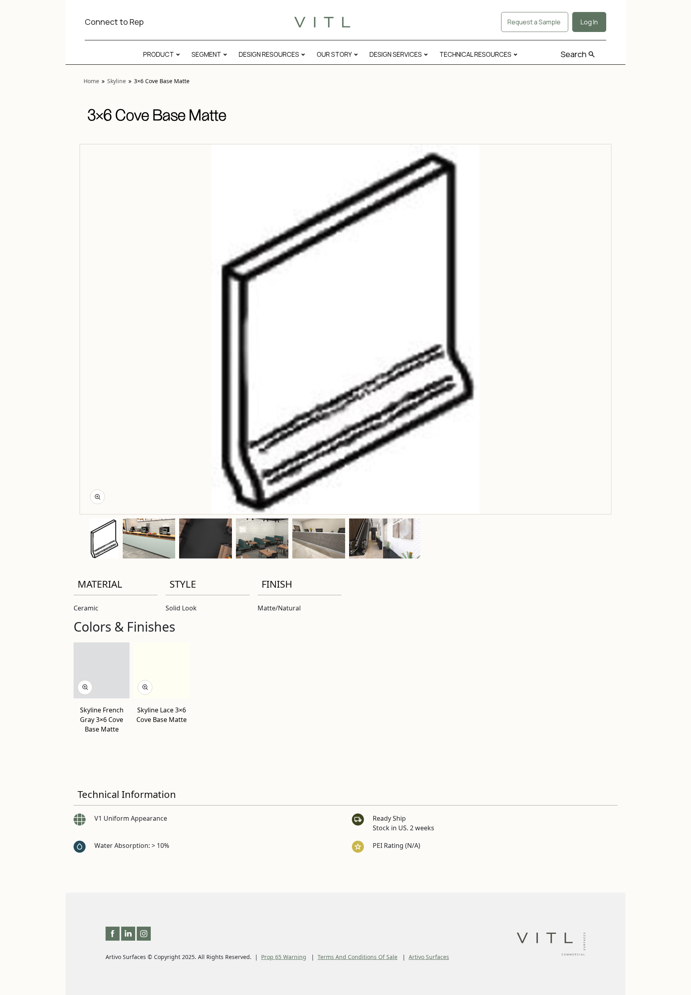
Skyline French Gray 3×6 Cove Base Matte (102, 719)
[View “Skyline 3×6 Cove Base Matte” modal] (97, 496)
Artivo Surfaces (429, 957)
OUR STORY (334, 54)
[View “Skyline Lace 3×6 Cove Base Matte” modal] (145, 687)
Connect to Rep (114, 21)
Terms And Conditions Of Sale (357, 957)
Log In (589, 22)
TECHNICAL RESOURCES (475, 54)
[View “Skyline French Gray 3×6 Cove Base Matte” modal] (85, 687)
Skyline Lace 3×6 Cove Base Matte (161, 714)
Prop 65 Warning (283, 957)
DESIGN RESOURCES (269, 54)
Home (91, 81)
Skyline (116, 81)
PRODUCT (158, 54)
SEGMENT (206, 54)
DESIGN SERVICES (395, 54)
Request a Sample (534, 22)
